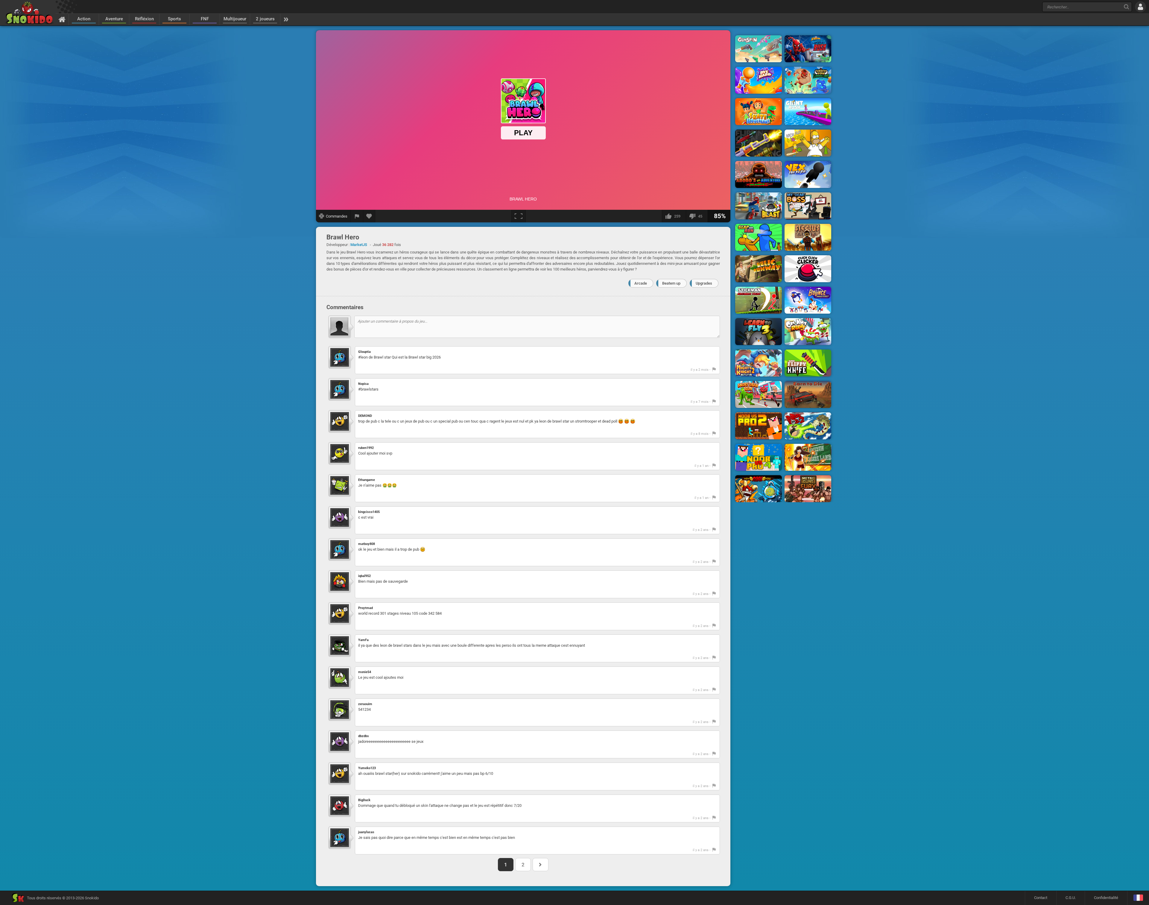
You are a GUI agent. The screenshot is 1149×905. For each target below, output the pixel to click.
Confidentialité (1106, 897)
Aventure (114, 19)
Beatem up (671, 283)
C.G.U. (1071, 897)
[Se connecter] (1140, 6)
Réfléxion (144, 19)
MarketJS (358, 244)
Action (83, 19)
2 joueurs (265, 19)
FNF (205, 19)
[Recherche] (1126, 6)
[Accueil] (62, 19)
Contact (1040, 897)
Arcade (640, 283)
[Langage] (1138, 898)
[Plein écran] (518, 216)
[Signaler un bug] (357, 216)
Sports (174, 19)
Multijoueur (235, 19)
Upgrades (704, 283)
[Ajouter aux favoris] (369, 216)
